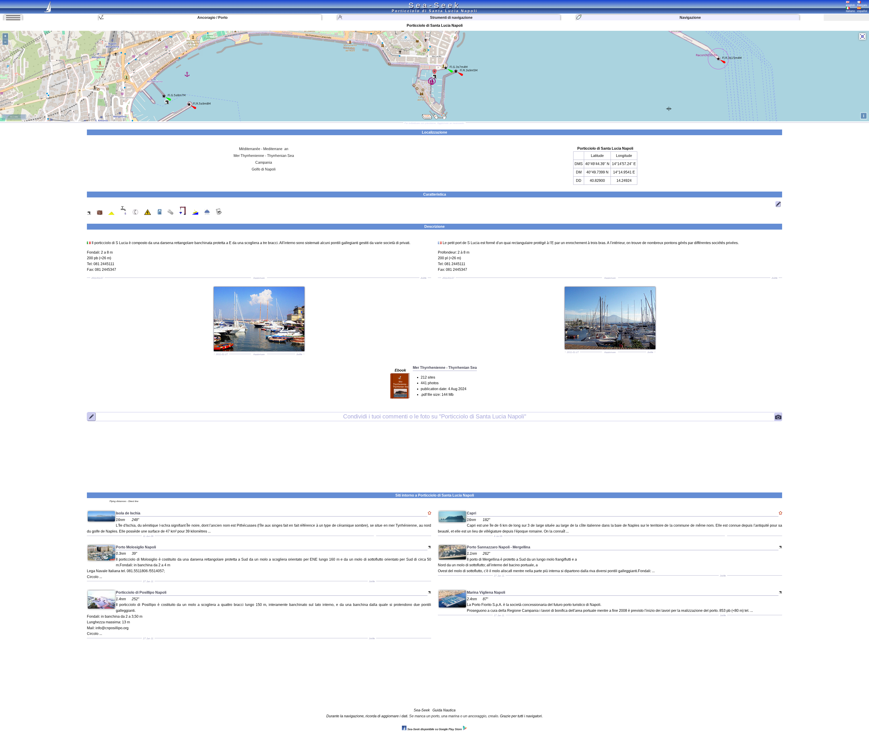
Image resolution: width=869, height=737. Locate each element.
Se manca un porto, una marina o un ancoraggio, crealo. (454, 716)
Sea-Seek (434, 5)
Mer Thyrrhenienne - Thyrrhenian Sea (264, 156)
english (850, 5)
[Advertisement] (434, 454)
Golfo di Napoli (264, 169)
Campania (263, 162)
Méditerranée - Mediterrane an (263, 149)
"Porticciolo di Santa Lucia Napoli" (434, 416)
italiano (850, 11)
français (862, 5)
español (862, 11)
